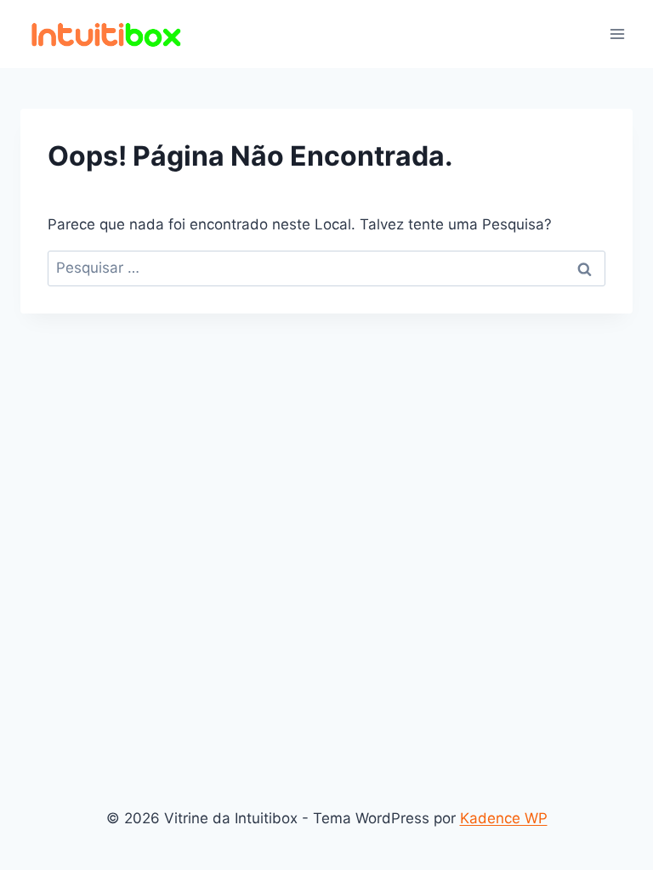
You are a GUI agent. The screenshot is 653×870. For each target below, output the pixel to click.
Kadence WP (504, 818)
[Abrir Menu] (617, 33)
